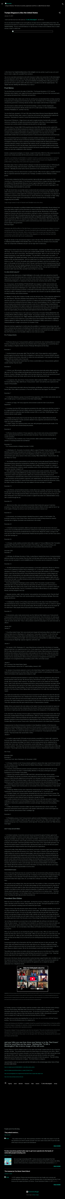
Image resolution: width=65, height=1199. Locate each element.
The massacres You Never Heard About (17, 1171)
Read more (57, 1146)
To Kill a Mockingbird (31, 19)
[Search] (63, 4)
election (21, 1083)
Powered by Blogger (33, 1191)
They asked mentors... (11, 1132)
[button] (60, 13)
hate (32, 1083)
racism (37, 1083)
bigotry (10, 1083)
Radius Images (36, 1194)
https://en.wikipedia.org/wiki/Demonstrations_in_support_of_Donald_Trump (18, 1070)
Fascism (27, 1083)
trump (55, 1083)
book (15, 1083)
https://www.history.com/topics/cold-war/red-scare (13, 1076)
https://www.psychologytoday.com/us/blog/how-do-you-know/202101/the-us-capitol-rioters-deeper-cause (23, 1073)
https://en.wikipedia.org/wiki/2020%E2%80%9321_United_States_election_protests (19, 1067)
